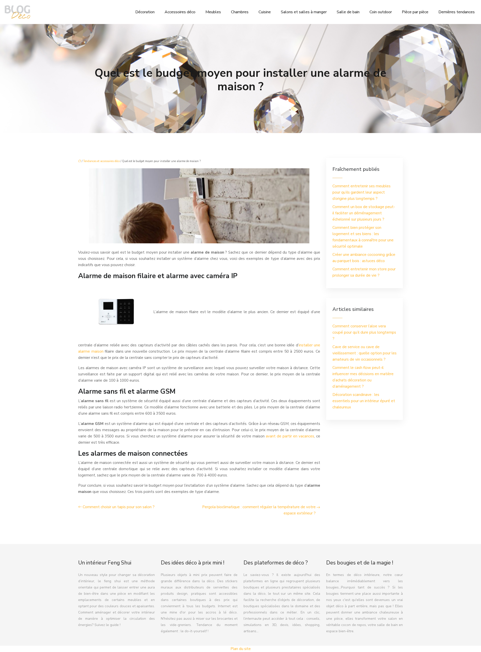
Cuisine (265, 12)
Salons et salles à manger (304, 12)
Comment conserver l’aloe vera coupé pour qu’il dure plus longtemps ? (364, 332)
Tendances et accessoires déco (101, 161)
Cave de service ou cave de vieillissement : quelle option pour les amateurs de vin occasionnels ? (364, 353)
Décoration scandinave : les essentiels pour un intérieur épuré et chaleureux (363, 401)
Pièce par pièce (415, 12)
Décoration (145, 12)
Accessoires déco (180, 12)
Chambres (240, 12)
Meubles (213, 12)
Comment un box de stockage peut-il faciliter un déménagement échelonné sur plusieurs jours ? (363, 213)
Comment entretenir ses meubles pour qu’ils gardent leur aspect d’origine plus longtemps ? (361, 192)
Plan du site (240, 648)
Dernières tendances (456, 12)
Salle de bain (348, 12)
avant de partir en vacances (290, 436)
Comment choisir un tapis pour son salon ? (119, 506)
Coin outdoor (381, 12)
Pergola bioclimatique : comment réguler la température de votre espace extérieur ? (259, 510)
